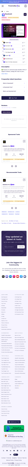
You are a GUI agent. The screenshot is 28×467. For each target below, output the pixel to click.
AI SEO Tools (17, 305)
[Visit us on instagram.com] (14, 276)
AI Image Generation (19, 309)
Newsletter (3, 307)
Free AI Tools (4, 301)
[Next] (16, 166)
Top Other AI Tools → (6, 223)
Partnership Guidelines (6, 329)
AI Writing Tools (18, 297)
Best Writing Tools (5, 379)
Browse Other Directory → (19, 223)
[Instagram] (21, 450)
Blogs (16, 379)
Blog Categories (18, 381)
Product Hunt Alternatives (7, 352)
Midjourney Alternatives (6, 337)
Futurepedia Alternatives (6, 345)
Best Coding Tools (5, 383)
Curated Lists (5, 376)
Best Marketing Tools (6, 390)
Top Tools (3, 303)
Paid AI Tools (4, 415)
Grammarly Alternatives (6, 343)
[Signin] (25, 6)
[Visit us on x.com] (3, 276)
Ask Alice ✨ (17, 385)
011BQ (23, 463)
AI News (3, 305)
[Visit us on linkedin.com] (10, 276)
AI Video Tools (18, 301)
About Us (3, 312)
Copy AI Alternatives (19, 364)
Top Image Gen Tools (5, 362)
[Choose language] (15, 455)
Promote (9, 457)
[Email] (14, 450)
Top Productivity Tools (6, 373)
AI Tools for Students (19, 343)
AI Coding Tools (18, 299)
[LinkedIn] (10, 450)
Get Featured (4, 297)
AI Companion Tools (19, 314)
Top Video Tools (4, 364)
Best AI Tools (18, 335)
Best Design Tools (5, 392)
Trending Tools (4, 299)
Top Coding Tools (5, 360)
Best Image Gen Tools (6, 385)
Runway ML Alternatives (20, 373)
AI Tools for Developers (20, 348)
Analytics (17, 387)
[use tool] (25, 14)
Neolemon (11, 214)
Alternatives (5, 332)
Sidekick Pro (4, 214)
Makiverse (4, 211)
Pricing (2, 316)
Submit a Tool (4, 320)
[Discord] (7, 450)
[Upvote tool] (24, 141)
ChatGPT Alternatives (6, 335)
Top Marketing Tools (5, 366)
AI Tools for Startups (19, 350)
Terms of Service (5, 322)
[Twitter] (3, 450)
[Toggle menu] (2, 6)
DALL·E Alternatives (19, 371)
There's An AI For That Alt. (7, 347)
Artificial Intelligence (6, 19)
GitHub (2, 314)
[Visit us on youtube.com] (17, 276)
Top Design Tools (5, 371)
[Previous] (12, 166)
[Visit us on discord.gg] (7, 276)
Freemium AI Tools (5, 411)
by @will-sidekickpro (6, 202)
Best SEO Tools (4, 381)
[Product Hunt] (14, 436)
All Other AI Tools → (14, 220)
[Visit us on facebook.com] (21, 276)
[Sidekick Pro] (4, 142)
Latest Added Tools (19, 383)
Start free (20, 1)
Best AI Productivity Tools (20, 341)
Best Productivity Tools (6, 394)
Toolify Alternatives (5, 350)
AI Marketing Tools (19, 307)
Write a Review (6, 112)
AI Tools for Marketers (20, 346)
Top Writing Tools (5, 358)
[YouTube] (10, 454)
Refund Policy (4, 327)
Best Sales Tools (5, 398)
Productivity (4, 17)
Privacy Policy (4, 325)
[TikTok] (24, 450)
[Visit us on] (25, 276)
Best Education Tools (6, 403)
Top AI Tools (5, 355)
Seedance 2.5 (11, 211)
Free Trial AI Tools (5, 413)
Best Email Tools (5, 396)
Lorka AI (17, 211)
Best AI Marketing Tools (20, 339)
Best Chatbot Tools (5, 400)
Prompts (3, 309)
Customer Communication (13, 17)
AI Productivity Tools (19, 312)
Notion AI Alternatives (19, 368)
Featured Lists (19, 355)
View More (4, 73)
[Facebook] (17, 450)
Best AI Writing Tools (19, 337)
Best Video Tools (5, 387)
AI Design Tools (18, 303)
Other (7, 11)
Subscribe (21, 246)
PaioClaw (17, 214)
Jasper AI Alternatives (19, 362)
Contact (3, 457)
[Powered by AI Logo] (14, 6)
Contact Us (3, 318)
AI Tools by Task (19, 294)
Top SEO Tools (4, 368)
